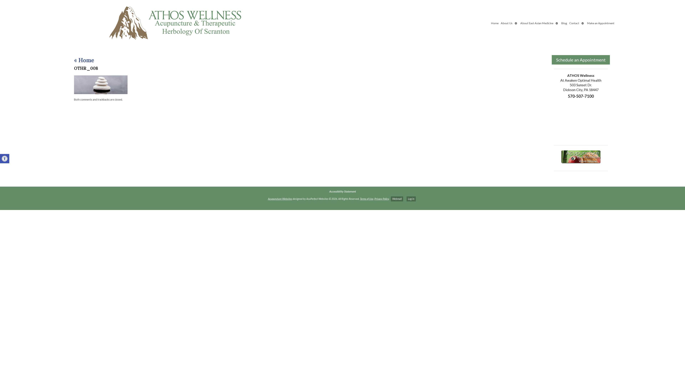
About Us (507, 23)
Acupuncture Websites (280, 198)
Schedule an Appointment (581, 59)
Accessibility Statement (342, 191)
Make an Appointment (600, 23)
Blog (564, 23)
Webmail (397, 198)
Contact (574, 23)
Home (495, 23)
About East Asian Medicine (536, 23)
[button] (4, 158)
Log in (411, 198)
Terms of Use (366, 198)
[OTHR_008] (101, 93)
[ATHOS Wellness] (145, 23)
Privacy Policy (381, 198)
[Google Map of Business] (581, 121)
